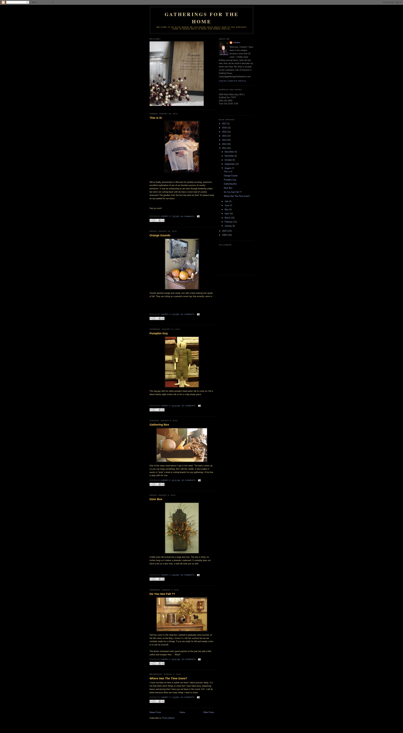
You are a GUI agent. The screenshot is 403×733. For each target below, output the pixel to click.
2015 (224, 132)
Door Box (156, 499)
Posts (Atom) (168, 718)
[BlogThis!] (154, 220)
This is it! (156, 117)
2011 (224, 148)
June (227, 205)
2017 (224, 123)
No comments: (188, 216)
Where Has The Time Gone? (168, 678)
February (229, 222)
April (227, 213)
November (230, 156)
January (229, 226)
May (227, 209)
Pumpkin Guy (159, 333)
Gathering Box (159, 424)
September (230, 164)
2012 (224, 144)
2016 (224, 127)
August (228, 168)
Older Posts (208, 712)
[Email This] (151, 220)
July (227, 201)
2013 (224, 140)
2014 (224, 136)
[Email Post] (198, 216)
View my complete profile (232, 81)
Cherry (236, 42)
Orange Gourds (160, 235)
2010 (224, 231)
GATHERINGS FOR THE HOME (202, 18)
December (230, 152)
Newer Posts (155, 712)
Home (182, 712)
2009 (224, 235)
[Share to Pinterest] (163, 220)
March (228, 217)
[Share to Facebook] (160, 220)
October (229, 160)
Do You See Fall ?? (162, 593)
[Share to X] (157, 220)
